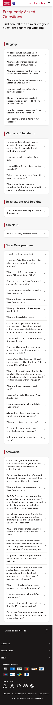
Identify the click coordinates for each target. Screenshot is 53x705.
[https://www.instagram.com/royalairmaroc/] (18, 686)
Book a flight (40, 3)
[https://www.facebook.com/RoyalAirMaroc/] (5, 686)
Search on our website (15, 631)
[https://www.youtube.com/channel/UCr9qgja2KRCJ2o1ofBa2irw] (25, 686)
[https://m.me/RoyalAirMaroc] (32, 686)
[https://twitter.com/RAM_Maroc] (12, 686)
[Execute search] (47, 631)
